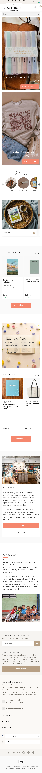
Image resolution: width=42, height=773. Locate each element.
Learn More (21, 532)
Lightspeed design (20, 768)
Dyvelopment (32, 768)
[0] (39, 7)
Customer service (21, 669)
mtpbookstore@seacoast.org (17, 708)
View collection (19, 305)
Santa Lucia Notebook (8, 281)
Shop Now (21, 525)
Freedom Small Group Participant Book (10, 407)
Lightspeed (9, 768)
